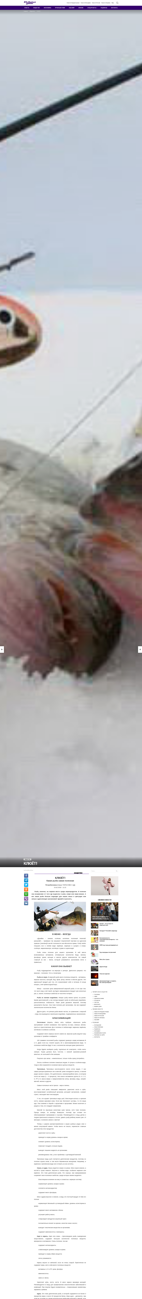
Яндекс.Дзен (98, 1006)
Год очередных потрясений (108, 952)
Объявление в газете (100, 1033)
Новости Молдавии (86, 3)
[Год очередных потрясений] (94, 954)
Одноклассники (99, 998)
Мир (113, 3)
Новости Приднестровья (73, 3)
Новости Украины (105, 3)
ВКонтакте (97, 1004)
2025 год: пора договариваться (109, 945)
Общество (36, 8)
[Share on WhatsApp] (26, 894)
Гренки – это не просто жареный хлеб (106, 924)
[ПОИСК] (117, 3)
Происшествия (60, 8)
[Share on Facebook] (26, 876)
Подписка (104, 8)
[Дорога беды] (94, 969)
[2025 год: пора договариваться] (94, 947)
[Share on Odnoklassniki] (26, 889)
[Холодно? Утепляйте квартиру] (94, 933)
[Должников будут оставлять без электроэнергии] (94, 983)
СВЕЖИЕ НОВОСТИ (98, 1009)
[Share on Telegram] (26, 880)
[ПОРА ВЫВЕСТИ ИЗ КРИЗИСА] (2, 649)
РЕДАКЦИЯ (96, 1022)
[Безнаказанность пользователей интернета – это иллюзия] (94, 940)
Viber (95, 996)
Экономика (47, 8)
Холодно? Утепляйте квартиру (108, 931)
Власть (26, 8)
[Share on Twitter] (26, 885)
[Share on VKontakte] (26, 903)
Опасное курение (105, 974)
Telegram (97, 994)
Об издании (97, 1025)
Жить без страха (104, 959)
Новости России (96, 3)
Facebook (97, 1000)
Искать (116, 871)
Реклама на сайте (99, 1035)
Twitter (96, 1002)
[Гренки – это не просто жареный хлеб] (94, 926)
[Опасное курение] (94, 976)
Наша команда (98, 1027)
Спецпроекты (91, 8)
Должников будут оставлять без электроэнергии (108, 981)
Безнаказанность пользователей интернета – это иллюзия (109, 939)
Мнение (80, 8)
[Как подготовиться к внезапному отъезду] (104, 911)
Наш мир (72, 8)
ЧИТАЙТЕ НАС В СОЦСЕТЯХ (100, 992)
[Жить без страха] (94, 961)
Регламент (97, 1031)
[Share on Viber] (26, 899)
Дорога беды (103, 966)
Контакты (114, 8)
